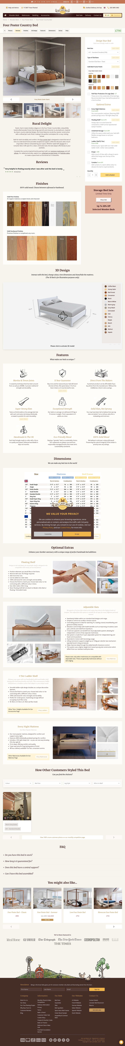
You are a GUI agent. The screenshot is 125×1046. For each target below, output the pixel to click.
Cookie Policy (65, 527)
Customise (48, 534)
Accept (77, 534)
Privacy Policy (48, 527)
